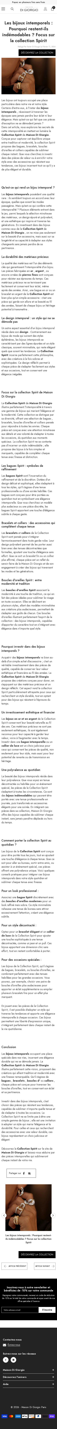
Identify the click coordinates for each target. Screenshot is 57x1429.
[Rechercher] (12, 9)
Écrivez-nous (14, 1345)
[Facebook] (24, 1173)
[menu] (3, 9)
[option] (28, 1215)
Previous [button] (4, 1215)
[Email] (29, 1173)
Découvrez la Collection (37, 52)
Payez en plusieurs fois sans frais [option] (28, 2)
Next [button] (53, 1215)
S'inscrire (47, 1310)
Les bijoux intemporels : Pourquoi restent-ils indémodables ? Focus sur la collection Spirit (29, 1239)
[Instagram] (13, 1360)
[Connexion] (45, 8)
